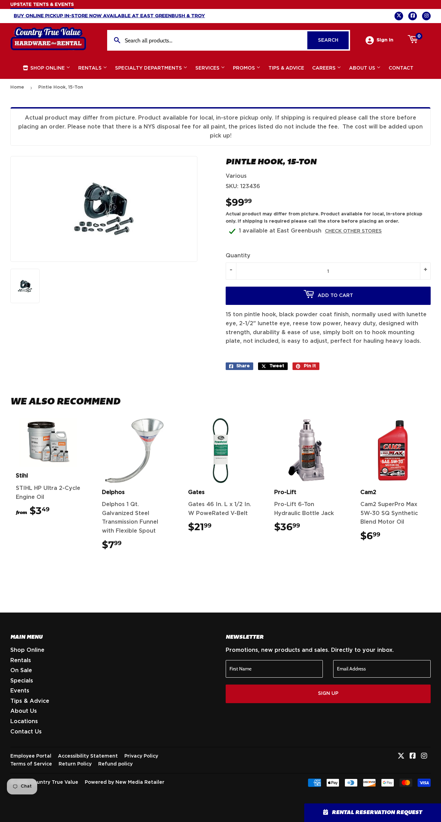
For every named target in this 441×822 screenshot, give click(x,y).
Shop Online (47, 68)
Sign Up (328, 693)
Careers (324, 68)
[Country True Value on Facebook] (413, 756)
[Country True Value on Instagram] (424, 756)
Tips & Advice (286, 68)
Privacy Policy (141, 756)
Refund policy (115, 764)
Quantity (238, 255)
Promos (244, 68)
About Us (363, 68)
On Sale (21, 670)
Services (208, 68)
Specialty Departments (149, 68)
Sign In (385, 40)
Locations (24, 721)
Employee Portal (30, 756)
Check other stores (353, 231)
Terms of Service (31, 764)
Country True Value (54, 782)
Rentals (90, 68)
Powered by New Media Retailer (124, 782)
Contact (401, 68)
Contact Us (26, 731)
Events (19, 690)
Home (17, 87)
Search (333, 40)
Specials (21, 681)
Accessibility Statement (88, 756)
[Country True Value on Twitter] (401, 756)
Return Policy (75, 764)
